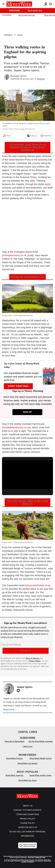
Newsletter (48, 135)
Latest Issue (27, 749)
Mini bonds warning (26, 15)
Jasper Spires (19, 75)
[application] (27, 474)
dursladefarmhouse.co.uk (16, 427)
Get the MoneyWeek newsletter (40, 744)
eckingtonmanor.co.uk (14, 255)
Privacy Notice (34, 661)
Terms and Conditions (27, 817)
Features (41, 78)
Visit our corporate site (36, 860)
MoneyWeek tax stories (27, 783)
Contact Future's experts (27, 813)
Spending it (8, 35)
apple (48, 184)
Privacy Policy (27, 821)
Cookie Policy (27, 826)
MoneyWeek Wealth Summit (41, 761)
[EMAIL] (19, 690)
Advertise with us (27, 830)
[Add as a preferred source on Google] (27, 848)
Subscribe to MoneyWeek (14, 744)
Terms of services (32, 658)
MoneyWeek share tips (14, 778)
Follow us (33, 135)
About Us (27, 808)
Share (8, 135)
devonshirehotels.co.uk (38, 585)
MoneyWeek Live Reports (28, 766)
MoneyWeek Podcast (14, 761)
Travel (20, 35)
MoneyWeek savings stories (41, 778)
